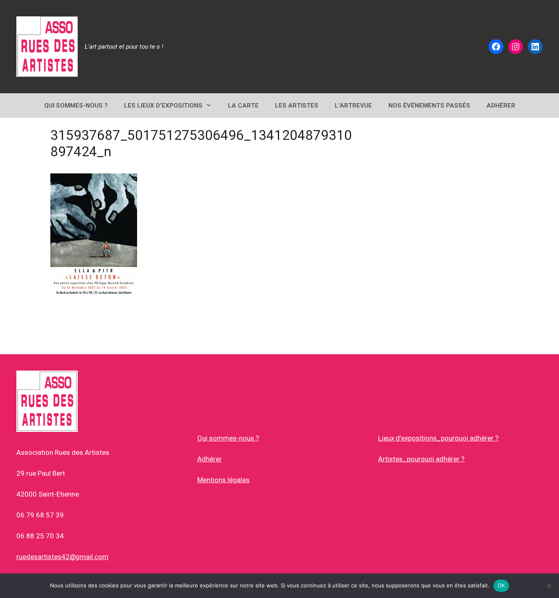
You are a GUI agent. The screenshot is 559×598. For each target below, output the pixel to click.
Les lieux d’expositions (163, 105)
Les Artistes (296, 105)
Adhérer (209, 459)
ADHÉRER (501, 105)
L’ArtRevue (353, 105)
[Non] (549, 586)
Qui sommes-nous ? (228, 438)
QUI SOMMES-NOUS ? (76, 105)
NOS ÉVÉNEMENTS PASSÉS (429, 105)
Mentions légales (223, 480)
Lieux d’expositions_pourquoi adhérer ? (438, 438)
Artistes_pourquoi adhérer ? (421, 459)
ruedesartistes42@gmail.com (62, 557)
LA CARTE (243, 105)
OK (501, 585)
